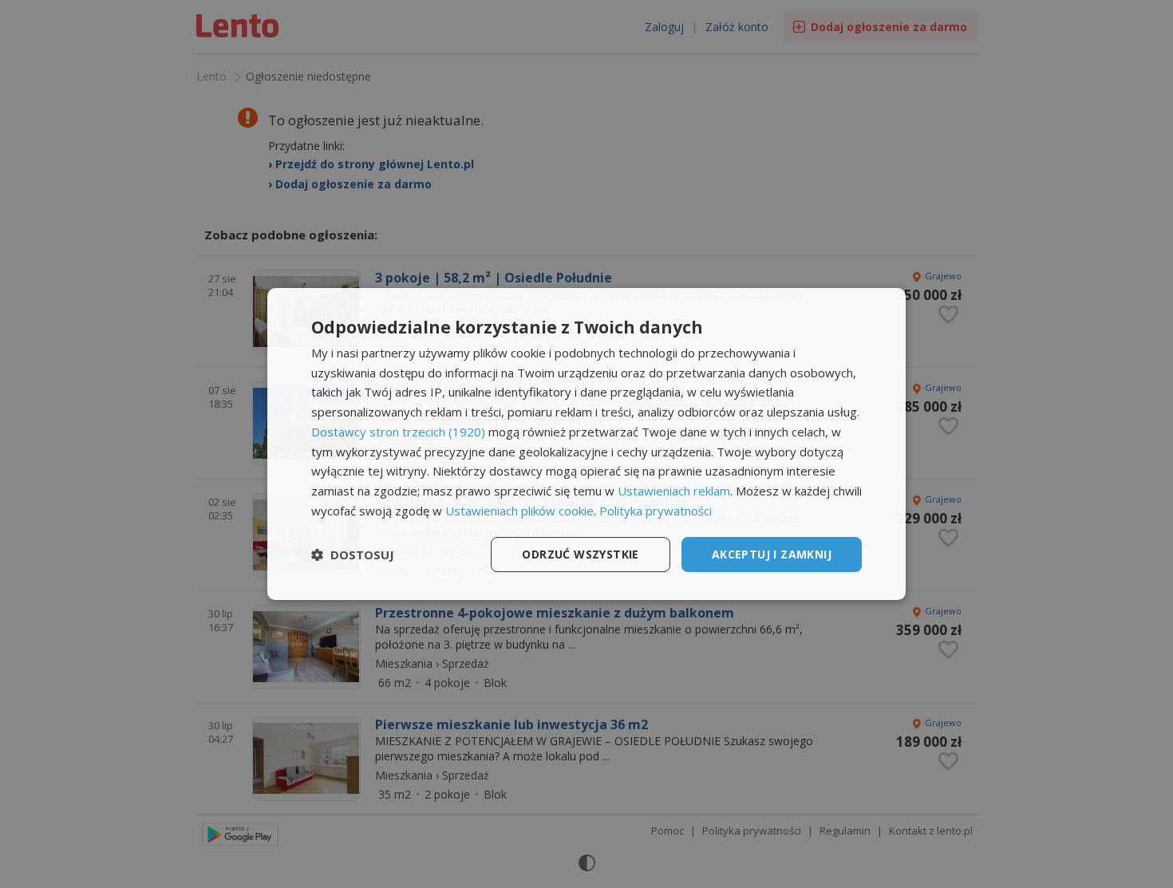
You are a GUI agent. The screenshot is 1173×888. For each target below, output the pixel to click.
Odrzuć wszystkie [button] (580, 554)
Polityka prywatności (655, 511)
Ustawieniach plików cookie (519, 511)
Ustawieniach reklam (674, 491)
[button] (352, 554)
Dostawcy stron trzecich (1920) (398, 432)
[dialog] (586, 444)
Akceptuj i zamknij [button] (771, 554)
